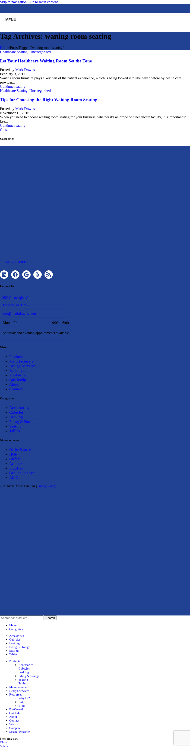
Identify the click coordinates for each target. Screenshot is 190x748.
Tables (14, 431)
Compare (15, 728)
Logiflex (16, 468)
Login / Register (19, 731)
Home (4, 48)
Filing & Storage (22, 421)
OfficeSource (20, 449)
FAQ (21, 702)
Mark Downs (25, 70)
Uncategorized (40, 52)
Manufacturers (21, 361)
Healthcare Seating (14, 52)
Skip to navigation (14, 2)
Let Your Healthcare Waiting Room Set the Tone (46, 60)
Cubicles (16, 412)
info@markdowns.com (19, 314)
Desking (16, 417)
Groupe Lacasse (22, 473)
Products (16, 356)
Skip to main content (43, 2)
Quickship (17, 380)
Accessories (19, 407)
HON (13, 454)
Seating (15, 426)
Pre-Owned (18, 375)
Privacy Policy (47, 486)
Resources (17, 370)
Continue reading (12, 86)
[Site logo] (95, 28)
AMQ (13, 477)
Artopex (16, 463)
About (14, 384)
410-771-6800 (16, 262)
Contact (15, 389)
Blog (22, 705)
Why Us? (24, 698)
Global (14, 459)
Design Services (22, 366)
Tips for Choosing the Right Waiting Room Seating (48, 99)
